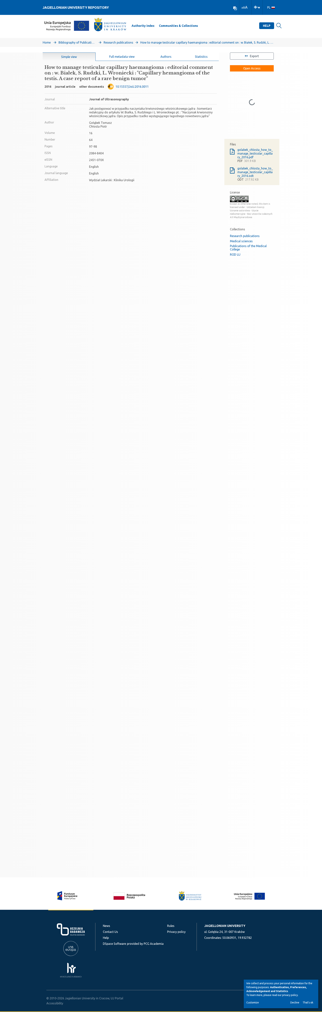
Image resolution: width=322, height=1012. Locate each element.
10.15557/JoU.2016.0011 (132, 86)
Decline (294, 1002)
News (106, 925)
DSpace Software (114, 943)
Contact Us (110, 931)
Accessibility (54, 1003)
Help (266, 25)
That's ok (308, 1002)
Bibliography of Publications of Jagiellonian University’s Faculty (77, 42)
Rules (170, 925)
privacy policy (290, 995)
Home (47, 42)
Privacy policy (176, 931)
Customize (252, 1002)
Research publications (118, 42)
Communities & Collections (178, 25)
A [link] (242, 8)
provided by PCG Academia (145, 943)
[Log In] (257, 7)
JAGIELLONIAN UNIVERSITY (224, 925)
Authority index (143, 25)
